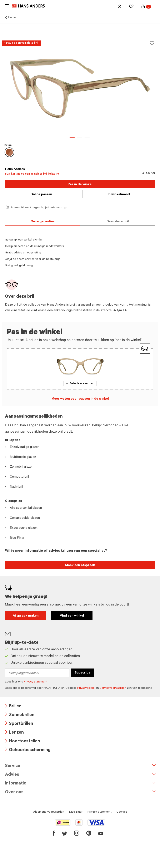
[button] (119, 6)
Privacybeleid (86, 688)
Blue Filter (17, 538)
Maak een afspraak (80, 565)
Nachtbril (16, 487)
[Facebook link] (54, 833)
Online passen (41, 194)
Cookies (121, 812)
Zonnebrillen (19, 715)
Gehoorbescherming (27, 750)
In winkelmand (119, 194)
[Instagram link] (76, 833)
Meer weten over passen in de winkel (80, 399)
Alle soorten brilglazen (26, 508)
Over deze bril (117, 222)
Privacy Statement (99, 812)
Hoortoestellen (22, 741)
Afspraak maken (26, 616)
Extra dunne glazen (24, 528)
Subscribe (82, 673)
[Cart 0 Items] (142, 6)
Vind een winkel (72, 616)
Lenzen (14, 732)
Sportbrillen (19, 724)
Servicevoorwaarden (113, 688)
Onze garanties (43, 222)
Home (12, 17)
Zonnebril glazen (21, 467)
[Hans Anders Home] (30, 6)
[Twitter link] (64, 833)
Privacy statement (35, 682)
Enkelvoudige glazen (24, 447)
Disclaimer (75, 812)
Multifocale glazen (23, 457)
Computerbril (19, 477)
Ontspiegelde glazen (25, 518)
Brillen (13, 706)
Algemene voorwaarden (48, 812)
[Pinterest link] (88, 833)
